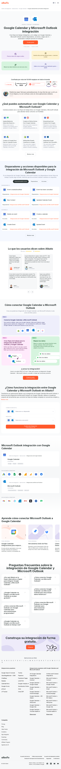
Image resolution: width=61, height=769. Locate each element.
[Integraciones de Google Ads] (3, 474)
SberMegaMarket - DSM (8, 675)
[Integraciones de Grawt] (30, 501)
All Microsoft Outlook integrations (52, 674)
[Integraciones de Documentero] (20, 501)
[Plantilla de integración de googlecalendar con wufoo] (30, 123)
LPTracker (4, 691)
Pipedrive (20, 675)
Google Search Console (8, 673)
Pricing (3, 724)
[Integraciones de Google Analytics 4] (30, 474)
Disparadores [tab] (34, 181)
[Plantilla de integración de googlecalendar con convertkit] (50, 142)
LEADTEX (21, 681)
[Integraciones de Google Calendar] (36, 474)
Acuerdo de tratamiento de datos (52, 756)
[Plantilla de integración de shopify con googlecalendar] (30, 142)
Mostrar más (30, 154)
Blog (2, 726)
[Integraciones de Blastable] (14, 501)
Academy (3, 732)
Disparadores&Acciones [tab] (21, 181)
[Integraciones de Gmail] (3, 501)
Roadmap (3, 737)
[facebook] (47, 763)
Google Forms (5, 686)
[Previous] (28, 291)
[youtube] (54, 763)
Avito (19, 689)
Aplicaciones (15, 8)
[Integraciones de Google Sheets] (14, 474)
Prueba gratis (30, 42)
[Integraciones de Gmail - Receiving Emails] (9, 501)
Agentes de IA (5, 745)
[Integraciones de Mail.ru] (36, 501)
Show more (33, 714)
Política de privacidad (37, 756)
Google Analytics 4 (23, 683)
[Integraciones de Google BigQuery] (9, 474)
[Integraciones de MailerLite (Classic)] (41, 501)
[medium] (58, 763)
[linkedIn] (50, 763)
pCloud (3, 689)
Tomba (20, 673)
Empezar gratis (30, 378)
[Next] (32, 291)
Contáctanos (56, 758)
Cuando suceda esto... (11, 407)
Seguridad (48, 758)
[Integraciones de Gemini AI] (20, 474)
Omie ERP (21, 691)
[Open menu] (58, 2)
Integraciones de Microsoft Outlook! (19, 204)
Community (4, 739)
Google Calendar (22, 8)
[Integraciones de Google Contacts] (41, 474)
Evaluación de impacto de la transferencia (34, 758)
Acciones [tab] (44, 181)
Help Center (4, 729)
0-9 (2, 661)
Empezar (30, 647)
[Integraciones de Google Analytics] (25, 474)
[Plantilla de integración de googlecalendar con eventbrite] (50, 123)
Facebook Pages (23, 678)
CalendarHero (5, 683)
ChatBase (4, 678)
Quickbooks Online (23, 686)
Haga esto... (9, 416)
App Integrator (5, 734)
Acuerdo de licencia (25, 756)
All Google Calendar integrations (35, 674)
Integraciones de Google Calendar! (19, 194)
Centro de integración (6, 8)
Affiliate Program (5, 742)
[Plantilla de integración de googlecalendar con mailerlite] (10, 123)
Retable (3, 681)
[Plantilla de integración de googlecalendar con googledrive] (10, 142)
